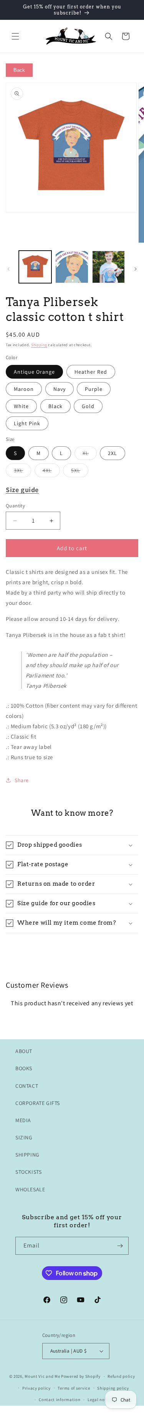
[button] (15, 36)
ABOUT (23, 1051)
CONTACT (26, 1085)
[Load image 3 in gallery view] (108, 267)
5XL (79, 472)
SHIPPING (27, 1154)
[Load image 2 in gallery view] (71, 267)
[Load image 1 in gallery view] (35, 267)
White (21, 406)
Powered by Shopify (81, 1376)
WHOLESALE (30, 1189)
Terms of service (74, 1388)
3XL (22, 472)
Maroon (24, 389)
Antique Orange (34, 371)
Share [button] (22, 780)
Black (55, 406)
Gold (88, 406)
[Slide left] (8, 269)
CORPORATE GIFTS (37, 1103)
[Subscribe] (119, 1246)
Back (19, 70)
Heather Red (90, 371)
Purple (94, 389)
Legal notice (100, 1399)
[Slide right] (135, 269)
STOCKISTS (28, 1171)
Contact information (59, 1399)
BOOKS (23, 1068)
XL (90, 454)
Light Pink (27, 423)
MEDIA (23, 1120)
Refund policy (121, 1376)
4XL (51, 472)
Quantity (15, 505)
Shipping (39, 344)
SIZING (24, 1137)
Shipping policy (113, 1388)
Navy (59, 389)
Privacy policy (36, 1388)
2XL (112, 453)
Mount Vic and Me (42, 1376)
